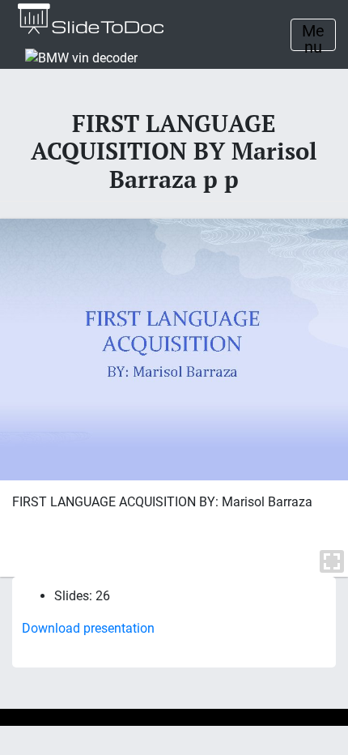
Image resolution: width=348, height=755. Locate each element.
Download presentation (88, 628)
